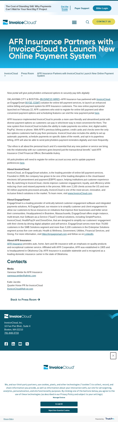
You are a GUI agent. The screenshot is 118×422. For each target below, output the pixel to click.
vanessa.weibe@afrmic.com (21, 275)
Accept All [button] (59, 404)
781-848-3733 (11, 333)
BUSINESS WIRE (50, 99)
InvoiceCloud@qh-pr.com (20, 289)
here (97, 113)
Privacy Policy (9, 419)
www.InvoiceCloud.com (80, 193)
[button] (113, 355)
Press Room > (27, 74)
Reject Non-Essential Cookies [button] (59, 410)
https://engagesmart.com (54, 234)
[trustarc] (109, 419)
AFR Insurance (15, 244)
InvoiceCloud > (11, 74)
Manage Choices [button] (59, 397)
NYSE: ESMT (33, 103)
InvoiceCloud (103, 99)
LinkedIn (88, 234)
